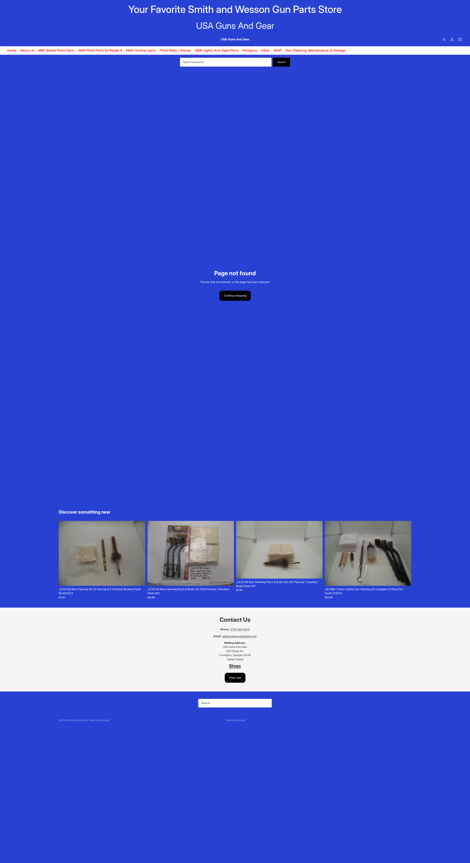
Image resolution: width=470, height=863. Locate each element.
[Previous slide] (64, 553)
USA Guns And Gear (77, 720)
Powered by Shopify (99, 720)
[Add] (139, 580)
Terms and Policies (235, 720)
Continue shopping (235, 295)
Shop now (235, 677)
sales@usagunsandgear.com (239, 636)
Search (281, 62)
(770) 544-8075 (240, 629)
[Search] (444, 39)
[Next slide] (139, 553)
